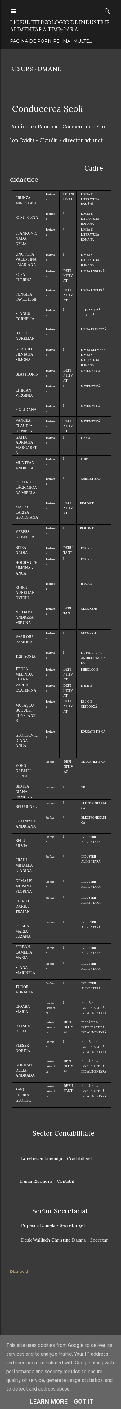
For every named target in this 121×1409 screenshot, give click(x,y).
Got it (84, 1401)
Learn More (49, 1401)
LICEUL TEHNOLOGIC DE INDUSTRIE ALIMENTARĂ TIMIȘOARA (59, 26)
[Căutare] (107, 10)
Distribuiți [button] (19, 1271)
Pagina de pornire (35, 41)
